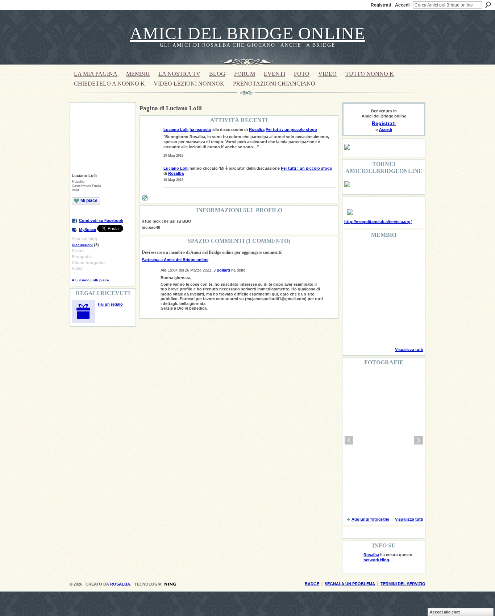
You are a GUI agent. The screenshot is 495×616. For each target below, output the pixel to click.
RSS (145, 198)
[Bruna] (371, 253)
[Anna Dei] (408, 292)
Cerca (488, 4)
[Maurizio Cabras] (408, 272)
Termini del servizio (402, 584)
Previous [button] (349, 440)
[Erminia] (371, 312)
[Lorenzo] (408, 331)
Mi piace (88, 200)
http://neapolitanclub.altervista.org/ (378, 221)
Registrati (381, 5)
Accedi (402, 5)
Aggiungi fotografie (370, 519)
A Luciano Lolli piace (90, 280)
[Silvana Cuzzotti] (408, 312)
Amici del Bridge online (247, 33)
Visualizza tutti (409, 349)
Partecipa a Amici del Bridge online (175, 259)
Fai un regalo (110, 304)
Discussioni (82, 245)
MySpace (87, 229)
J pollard (221, 270)
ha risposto (200, 129)
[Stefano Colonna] (353, 253)
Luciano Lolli (175, 129)
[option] (384, 440)
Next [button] (418, 440)
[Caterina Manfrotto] (353, 312)
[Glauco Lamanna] (371, 292)
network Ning (376, 560)
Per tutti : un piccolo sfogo (291, 129)
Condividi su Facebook (101, 220)
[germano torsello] (353, 292)
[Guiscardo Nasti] (371, 272)
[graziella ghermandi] (390, 331)
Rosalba (257, 129)
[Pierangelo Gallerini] (390, 272)
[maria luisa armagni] (371, 331)
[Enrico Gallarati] (390, 253)
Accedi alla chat (445, 612)
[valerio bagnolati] (390, 312)
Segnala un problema (350, 584)
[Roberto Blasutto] (353, 331)
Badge (312, 584)
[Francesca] (353, 272)
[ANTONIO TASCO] (390, 292)
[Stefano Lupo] (408, 253)
